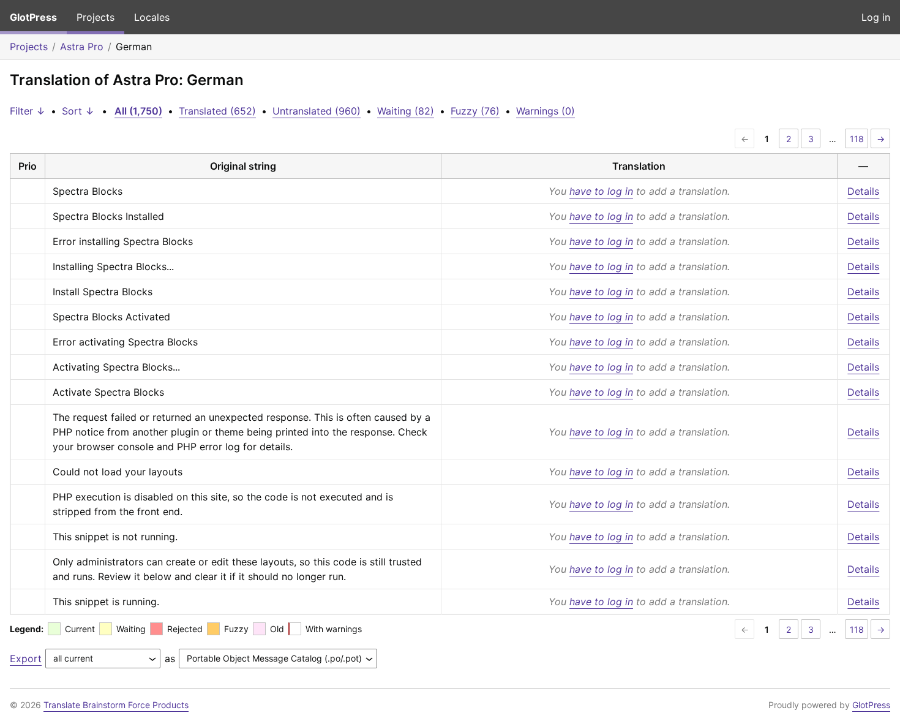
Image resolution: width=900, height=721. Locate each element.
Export (26, 658)
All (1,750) (138, 111)
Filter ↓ (27, 111)
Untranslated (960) (316, 111)
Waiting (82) (405, 111)
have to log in (601, 191)
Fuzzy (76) (475, 111)
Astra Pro (81, 46)
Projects (95, 17)
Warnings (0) (545, 111)
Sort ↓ (78, 111)
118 (857, 139)
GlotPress (33, 17)
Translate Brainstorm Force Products (116, 705)
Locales (152, 17)
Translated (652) (217, 111)
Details (863, 191)
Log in (875, 17)
